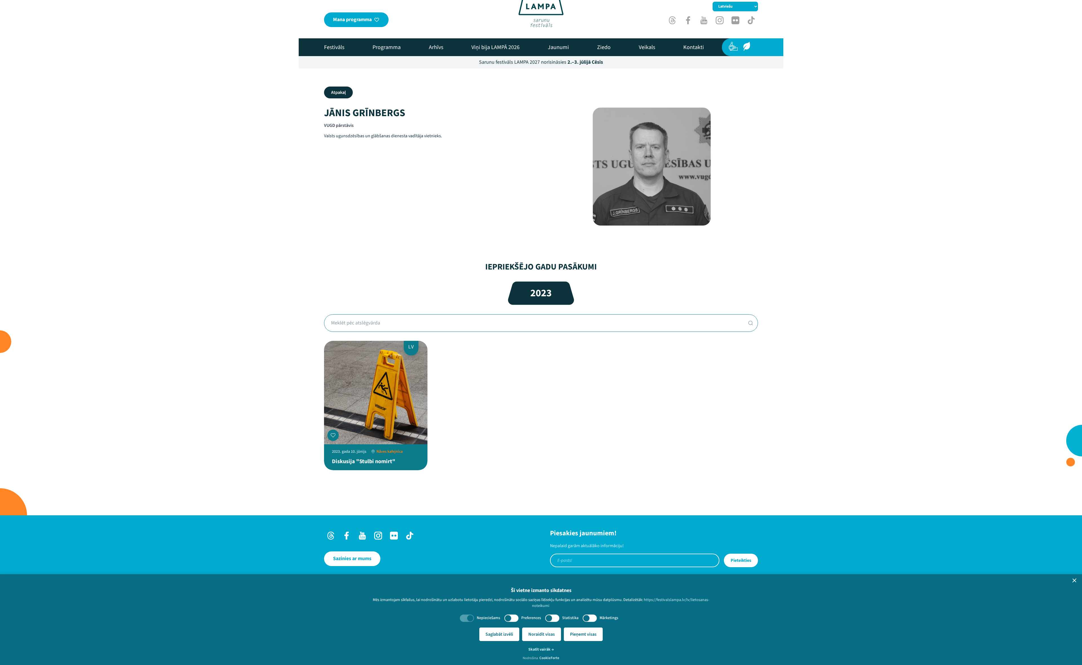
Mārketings (609, 618)
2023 (541, 293)
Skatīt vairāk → (541, 649)
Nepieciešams (488, 618)
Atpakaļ (338, 92)
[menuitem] (334, 47)
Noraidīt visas (541, 634)
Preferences (531, 618)
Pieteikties (741, 560)
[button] (1074, 580)
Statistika (570, 618)
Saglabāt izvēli (499, 634)
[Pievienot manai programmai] (333, 435)
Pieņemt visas (583, 634)
